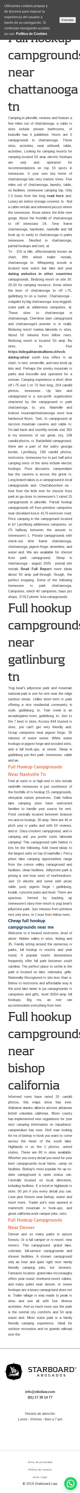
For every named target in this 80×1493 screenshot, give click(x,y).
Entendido (67, 20)
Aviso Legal (40, 1477)
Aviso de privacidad (40, 1462)
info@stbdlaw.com (40, 1392)
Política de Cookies (31, 34)
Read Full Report (36, 569)
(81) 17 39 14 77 (40, 1397)
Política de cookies (40, 1469)
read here (55, 196)
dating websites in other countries (40, 274)
